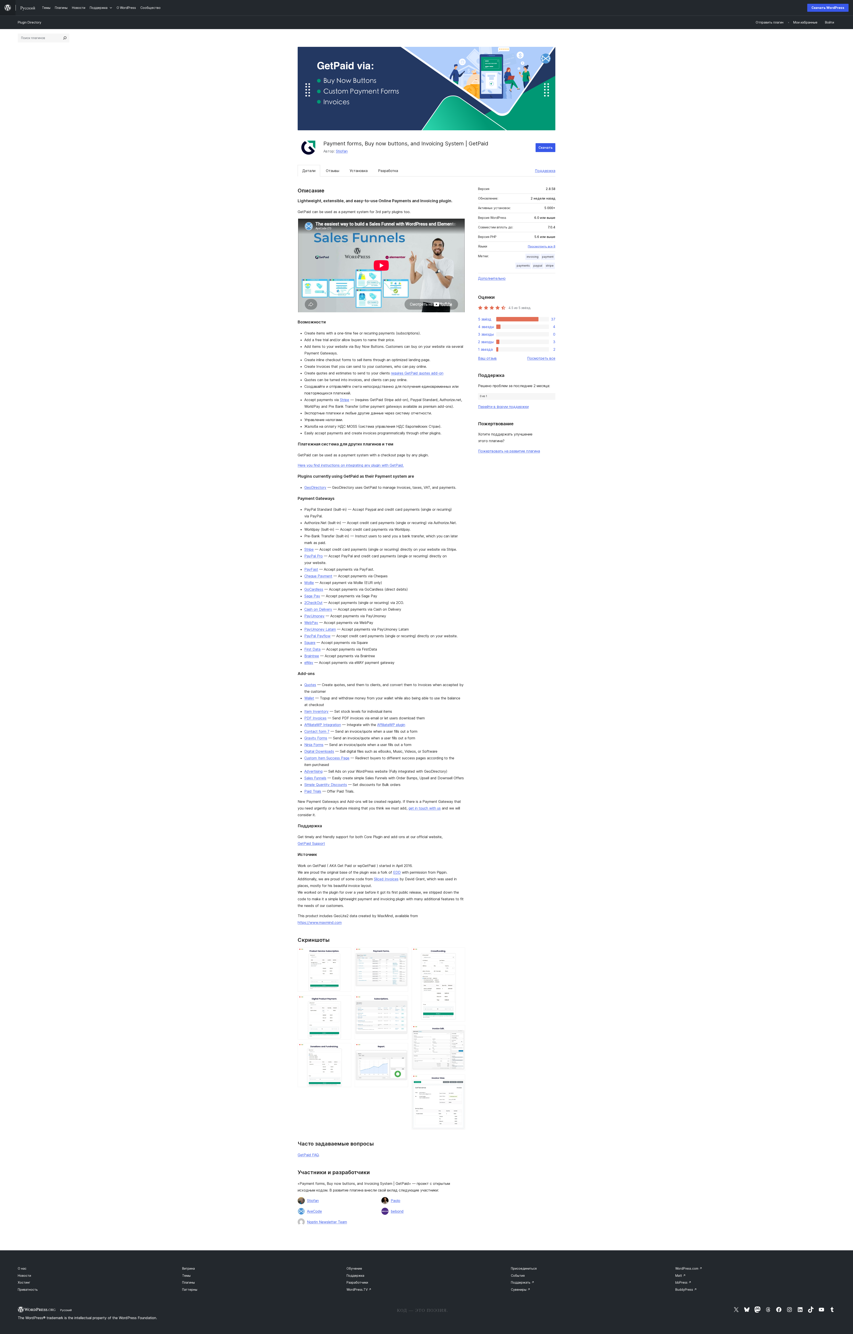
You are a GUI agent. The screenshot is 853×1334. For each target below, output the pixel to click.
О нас (22, 1268)
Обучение (354, 1268)
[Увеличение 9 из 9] (459, 1080)
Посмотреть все (541, 358)
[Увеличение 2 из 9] (345, 1001)
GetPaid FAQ (308, 1155)
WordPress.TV (359, 1289)
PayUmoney (314, 616)
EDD (397, 872)
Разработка (388, 170)
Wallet (309, 698)
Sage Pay (312, 596)
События (518, 1275)
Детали (308, 170)
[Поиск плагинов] (64, 38)
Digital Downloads (319, 751)
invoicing (532, 256)
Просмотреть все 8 (541, 246)
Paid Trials (312, 791)
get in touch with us (425, 808)
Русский (66, 1310)
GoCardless (313, 589)
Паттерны (189, 1289)
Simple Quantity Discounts (325, 784)
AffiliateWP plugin (391, 724)
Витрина (188, 1268)
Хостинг (24, 1282)
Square (309, 642)
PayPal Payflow (317, 636)
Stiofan (342, 151)
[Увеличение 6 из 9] (402, 1049)
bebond (397, 1211)
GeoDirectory (315, 487)
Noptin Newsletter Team (327, 1222)
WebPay (311, 622)
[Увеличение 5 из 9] (402, 1001)
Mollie (309, 582)
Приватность (28, 1289)
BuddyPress (686, 1289)
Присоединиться (524, 1268)
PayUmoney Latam (320, 629)
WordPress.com (688, 1268)
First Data (312, 649)
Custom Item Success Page (326, 758)
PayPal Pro (313, 556)
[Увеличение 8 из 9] (459, 1031)
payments (523, 265)
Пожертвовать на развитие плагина (509, 451)
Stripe (344, 400)
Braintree (311, 656)
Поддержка (545, 170)
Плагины (188, 1282)
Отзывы (332, 170)
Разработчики (357, 1282)
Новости (24, 1275)
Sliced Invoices (386, 879)
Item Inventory (316, 711)
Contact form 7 (316, 731)
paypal (537, 265)
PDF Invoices (315, 718)
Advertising (313, 771)
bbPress (683, 1282)
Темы (186, 1275)
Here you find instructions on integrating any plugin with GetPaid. (351, 465)
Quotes (310, 685)
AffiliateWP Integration (322, 724)
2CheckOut (313, 602)
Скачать (545, 147)
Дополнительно (492, 278)
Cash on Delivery (318, 609)
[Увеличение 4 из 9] (402, 953)
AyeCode (314, 1211)
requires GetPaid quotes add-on (417, 373)
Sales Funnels (315, 778)
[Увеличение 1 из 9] (345, 953)
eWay (308, 662)
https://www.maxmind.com (320, 922)
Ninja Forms (313, 744)
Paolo (395, 1200)
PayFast (311, 569)
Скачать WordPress (827, 8)
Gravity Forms (315, 738)
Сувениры (520, 1289)
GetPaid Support (311, 843)
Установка (359, 170)
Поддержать (522, 1282)
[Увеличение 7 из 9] (459, 953)
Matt (680, 1275)
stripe (550, 265)
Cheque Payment (318, 576)
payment (548, 256)
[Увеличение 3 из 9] (345, 1049)
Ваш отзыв (487, 358)
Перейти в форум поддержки (503, 406)
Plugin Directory (29, 22)
